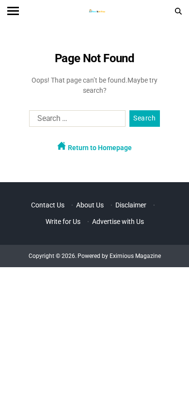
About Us (90, 205)
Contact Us (47, 205)
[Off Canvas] (13, 11)
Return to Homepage (99, 148)
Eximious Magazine (135, 256)
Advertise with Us (118, 221)
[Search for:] (75, 120)
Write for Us (63, 221)
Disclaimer (130, 205)
